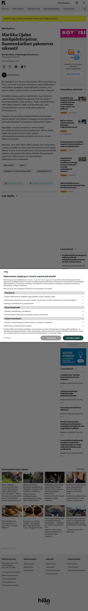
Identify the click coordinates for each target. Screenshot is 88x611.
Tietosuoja (7, 338)
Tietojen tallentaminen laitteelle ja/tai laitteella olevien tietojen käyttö (29, 297)
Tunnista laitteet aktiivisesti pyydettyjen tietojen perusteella (26, 315)
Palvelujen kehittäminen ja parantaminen (19, 303)
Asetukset (51, 338)
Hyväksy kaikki (73, 338)
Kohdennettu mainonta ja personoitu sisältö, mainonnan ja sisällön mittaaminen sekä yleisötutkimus (40, 300)
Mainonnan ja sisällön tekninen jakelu (17, 326)
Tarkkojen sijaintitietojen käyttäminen (17, 311)
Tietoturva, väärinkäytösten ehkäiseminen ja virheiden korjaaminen (28, 322)
